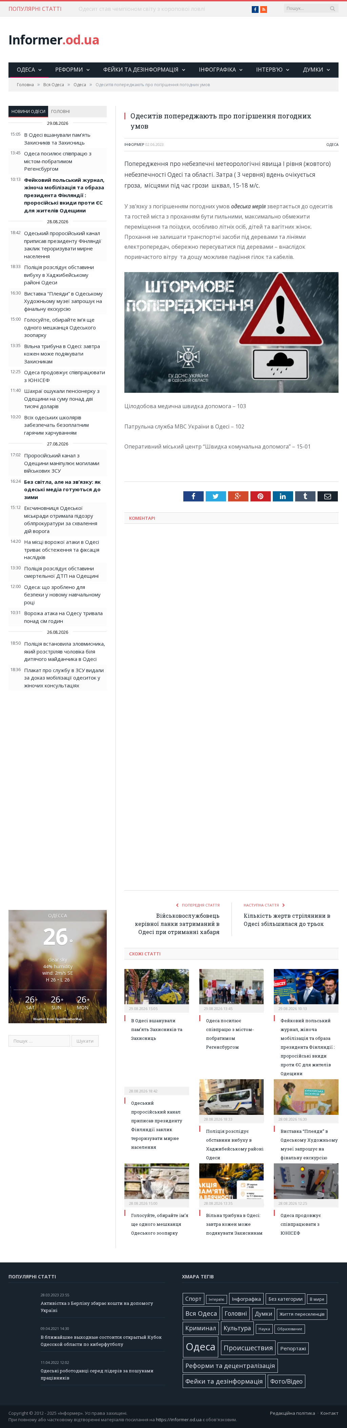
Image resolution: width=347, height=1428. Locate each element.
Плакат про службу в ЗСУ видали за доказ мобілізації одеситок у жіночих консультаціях (64, 678)
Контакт (330, 1413)
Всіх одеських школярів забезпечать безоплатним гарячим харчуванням (56, 425)
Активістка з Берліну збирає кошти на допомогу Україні (97, 1306)
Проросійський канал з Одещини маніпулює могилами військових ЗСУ (61, 463)
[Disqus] (231, 618)
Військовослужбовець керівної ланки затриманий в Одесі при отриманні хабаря (177, 923)
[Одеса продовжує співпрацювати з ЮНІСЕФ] (306, 1184)
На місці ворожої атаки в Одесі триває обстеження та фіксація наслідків (61, 549)
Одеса (26, 69)
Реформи (69, 69)
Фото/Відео (286, 1381)
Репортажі (293, 1348)
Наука (264, 1328)
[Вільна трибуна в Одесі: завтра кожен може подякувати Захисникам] (231, 1184)
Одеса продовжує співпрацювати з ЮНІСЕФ (301, 1224)
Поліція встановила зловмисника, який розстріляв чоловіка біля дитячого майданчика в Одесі (64, 651)
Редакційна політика (292, 1413)
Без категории (285, 1299)
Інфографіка (217, 69)
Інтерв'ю (216, 1299)
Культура (237, 1328)
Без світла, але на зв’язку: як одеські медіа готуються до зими (62, 489)
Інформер (134, 144)
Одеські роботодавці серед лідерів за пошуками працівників (97, 1374)
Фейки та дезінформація (141, 69)
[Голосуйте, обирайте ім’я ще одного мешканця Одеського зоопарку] (156, 1184)
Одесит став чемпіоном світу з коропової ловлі (142, 9)
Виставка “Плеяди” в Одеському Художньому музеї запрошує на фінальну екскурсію (63, 301)
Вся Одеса (201, 1313)
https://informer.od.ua (179, 1419)
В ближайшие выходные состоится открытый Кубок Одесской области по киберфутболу (101, 1340)
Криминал (200, 1328)
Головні (60, 111)
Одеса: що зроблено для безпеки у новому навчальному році (62, 595)
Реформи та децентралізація (230, 1365)
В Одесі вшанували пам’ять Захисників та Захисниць (156, 1029)
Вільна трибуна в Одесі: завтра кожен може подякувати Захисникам (62, 354)
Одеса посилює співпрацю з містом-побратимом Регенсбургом (57, 161)
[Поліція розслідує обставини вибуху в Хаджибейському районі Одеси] (231, 1100)
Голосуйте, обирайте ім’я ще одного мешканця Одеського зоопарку (60, 327)
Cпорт (193, 1298)
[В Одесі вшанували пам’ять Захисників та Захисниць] (156, 990)
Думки (313, 69)
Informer (53, 39)
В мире (317, 1299)
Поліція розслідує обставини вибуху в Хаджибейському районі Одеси (59, 275)
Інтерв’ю (269, 69)
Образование (289, 1329)
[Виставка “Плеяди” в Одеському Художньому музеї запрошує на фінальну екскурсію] (306, 1100)
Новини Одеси (28, 111)
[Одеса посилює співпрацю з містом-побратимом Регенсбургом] (231, 990)
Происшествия (248, 1347)
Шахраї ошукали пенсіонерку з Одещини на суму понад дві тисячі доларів (62, 398)
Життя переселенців (302, 1314)
